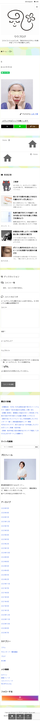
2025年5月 (5, 530)
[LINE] (20, 126)
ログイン (4, 675)
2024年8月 (5, 562)
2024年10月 (5, 553)
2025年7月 (5, 526)
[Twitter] (7, 126)
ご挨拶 (15, 182)
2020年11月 (5, 619)
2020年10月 (5, 624)
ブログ (3, 656)
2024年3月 (5, 575)
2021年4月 (5, 602)
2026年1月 (5, 517)
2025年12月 (5, 522)
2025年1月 (5, 548)
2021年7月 (5, 588)
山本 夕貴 (34, 114)
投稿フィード (5, 678)
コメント (4, 307)
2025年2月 (5, 544)
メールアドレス (7, 341)
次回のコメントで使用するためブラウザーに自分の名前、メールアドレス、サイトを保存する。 (21, 361)
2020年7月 (5, 633)
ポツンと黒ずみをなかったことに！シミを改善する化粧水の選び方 (25, 250)
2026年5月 (5, 508)
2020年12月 (5, 615)
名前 (3, 331)
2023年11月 (5, 584)
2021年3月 (5, 606)
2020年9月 (5, 628)
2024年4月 (5, 570)
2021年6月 (5, 593)
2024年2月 (5, 579)
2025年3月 (5, 539)
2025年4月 (5, 535)
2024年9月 (5, 557)
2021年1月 (5, 610)
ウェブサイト (5, 350)
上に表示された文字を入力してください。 (15, 371)
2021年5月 (5, 597)
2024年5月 (5, 566)
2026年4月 (5, 513)
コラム (3, 647)
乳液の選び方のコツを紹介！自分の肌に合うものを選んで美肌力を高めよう (25, 215)
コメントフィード (7, 681)
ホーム (5, 51)
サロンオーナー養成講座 (9, 652)
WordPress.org (6, 684)
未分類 (3, 661)
